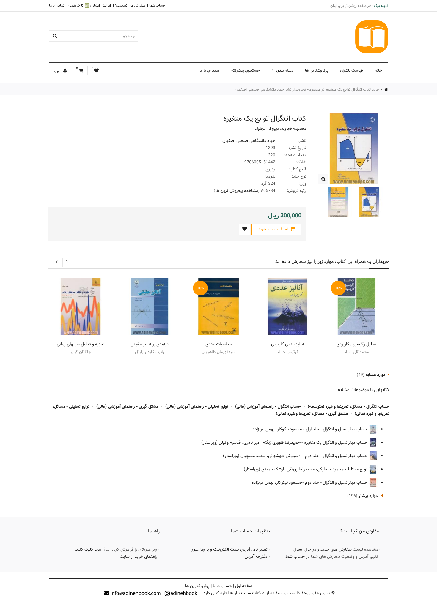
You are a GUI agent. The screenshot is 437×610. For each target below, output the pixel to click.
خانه (378, 70)
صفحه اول (243, 586)
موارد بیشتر (368, 496)
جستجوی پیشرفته (245, 70)
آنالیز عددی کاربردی (287, 344)
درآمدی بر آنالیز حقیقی (150, 344)
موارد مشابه (375, 374)
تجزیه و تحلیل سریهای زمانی (81, 344)
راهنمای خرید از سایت (138, 556)
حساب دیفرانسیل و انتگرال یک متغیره (336, 442)
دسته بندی (284, 70)
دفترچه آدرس (256, 556)
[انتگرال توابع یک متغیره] (323, 179)
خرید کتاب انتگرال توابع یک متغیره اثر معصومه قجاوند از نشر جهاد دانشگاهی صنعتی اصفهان (307, 89)
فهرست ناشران (351, 70)
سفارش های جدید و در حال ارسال (322, 549)
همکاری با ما (209, 70)
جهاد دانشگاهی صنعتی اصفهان (248, 140)
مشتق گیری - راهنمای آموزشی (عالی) (127, 406)
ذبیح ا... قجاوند (267, 128)
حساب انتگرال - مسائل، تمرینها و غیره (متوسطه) (348, 406)
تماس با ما (56, 5)
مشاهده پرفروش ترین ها (236, 190)
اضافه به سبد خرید (273, 229)
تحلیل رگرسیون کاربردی (356, 344)
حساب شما (157, 5)
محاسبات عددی (218, 344)
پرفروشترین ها (316, 70)
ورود (57, 71)
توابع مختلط (358, 469)
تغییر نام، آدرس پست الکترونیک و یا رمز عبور (229, 549)
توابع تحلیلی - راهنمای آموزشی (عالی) (196, 406)
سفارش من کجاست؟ (130, 5)
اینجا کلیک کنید (89, 549)
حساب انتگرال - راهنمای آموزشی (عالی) (268, 406)
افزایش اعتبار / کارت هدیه (89, 5)
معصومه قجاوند (293, 128)
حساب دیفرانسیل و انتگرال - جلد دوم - (336, 455)
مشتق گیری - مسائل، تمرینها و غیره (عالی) (312, 413)
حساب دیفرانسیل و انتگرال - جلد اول (337, 429)
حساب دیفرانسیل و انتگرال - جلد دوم (337, 482)
